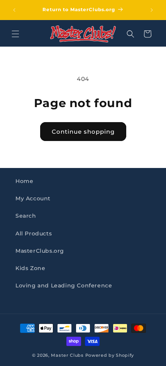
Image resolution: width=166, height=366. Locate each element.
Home (24, 181)
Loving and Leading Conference (63, 285)
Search (25, 215)
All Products (33, 233)
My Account (33, 198)
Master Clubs (67, 355)
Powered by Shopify (109, 355)
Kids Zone (30, 268)
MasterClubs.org (39, 250)
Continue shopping (83, 131)
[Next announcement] (151, 10)
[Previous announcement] (14, 10)
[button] (15, 33)
